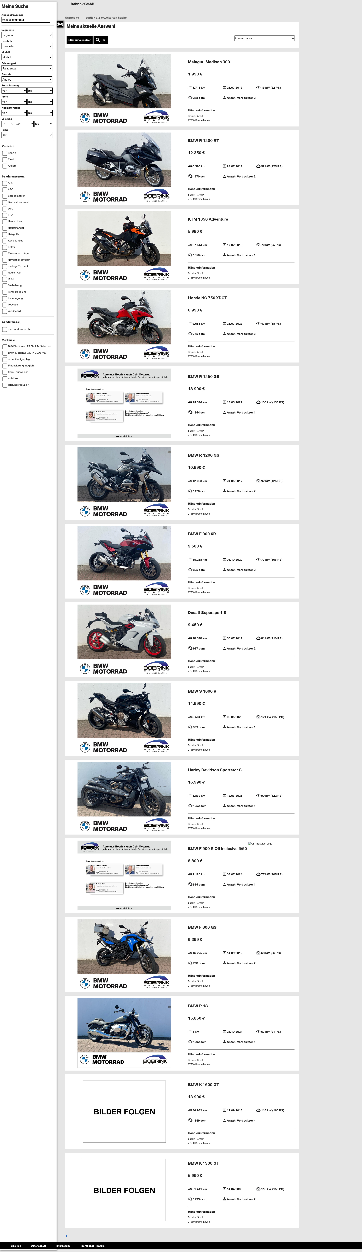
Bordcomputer (16, 195)
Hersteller (8, 41)
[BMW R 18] (124, 1034)
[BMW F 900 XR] (124, 562)
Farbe (5, 129)
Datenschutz (38, 1248)
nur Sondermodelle (19, 329)
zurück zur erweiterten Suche (106, 18)
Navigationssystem (19, 259)
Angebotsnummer (12, 14)
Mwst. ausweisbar (18, 371)
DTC (10, 208)
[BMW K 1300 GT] (124, 1192)
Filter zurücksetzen (79, 41)
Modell (6, 52)
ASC (10, 189)
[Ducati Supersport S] (124, 641)
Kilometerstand (11, 107)
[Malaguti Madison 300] (124, 90)
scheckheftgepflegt (19, 359)
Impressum (63, 1248)
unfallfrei (13, 378)
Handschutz (15, 221)
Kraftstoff (8, 146)
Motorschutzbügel (18, 253)
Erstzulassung (10, 85)
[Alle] (27, 135)
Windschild (14, 310)
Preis (5, 96)
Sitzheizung (15, 285)
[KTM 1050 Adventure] (124, 248)
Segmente (8, 29)
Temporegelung (17, 291)
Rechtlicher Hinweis (92, 1248)
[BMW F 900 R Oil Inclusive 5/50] (124, 877)
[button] (27, 35)
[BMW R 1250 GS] (124, 405)
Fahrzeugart (9, 63)
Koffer (11, 246)
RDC (11, 278)
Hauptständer (16, 227)
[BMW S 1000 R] (124, 720)
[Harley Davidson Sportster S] (124, 798)
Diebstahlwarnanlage (20, 202)
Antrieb (6, 74)
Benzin (12, 152)
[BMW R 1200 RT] (124, 169)
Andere (12, 165)
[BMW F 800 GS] (124, 956)
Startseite (72, 18)
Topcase (13, 304)
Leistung (7, 118)
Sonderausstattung (14, 176)
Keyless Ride (15, 240)
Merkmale (8, 339)
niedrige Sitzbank (18, 266)
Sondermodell (11, 321)
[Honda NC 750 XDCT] (124, 326)
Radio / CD (14, 272)
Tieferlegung (15, 298)
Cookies (16, 1248)
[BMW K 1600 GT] (124, 1113)
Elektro (12, 159)
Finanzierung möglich (21, 365)
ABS (10, 182)
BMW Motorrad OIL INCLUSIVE (27, 352)
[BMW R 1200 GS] (124, 484)
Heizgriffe (13, 234)
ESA (10, 214)
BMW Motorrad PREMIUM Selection (29, 346)
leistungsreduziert (18, 384)
